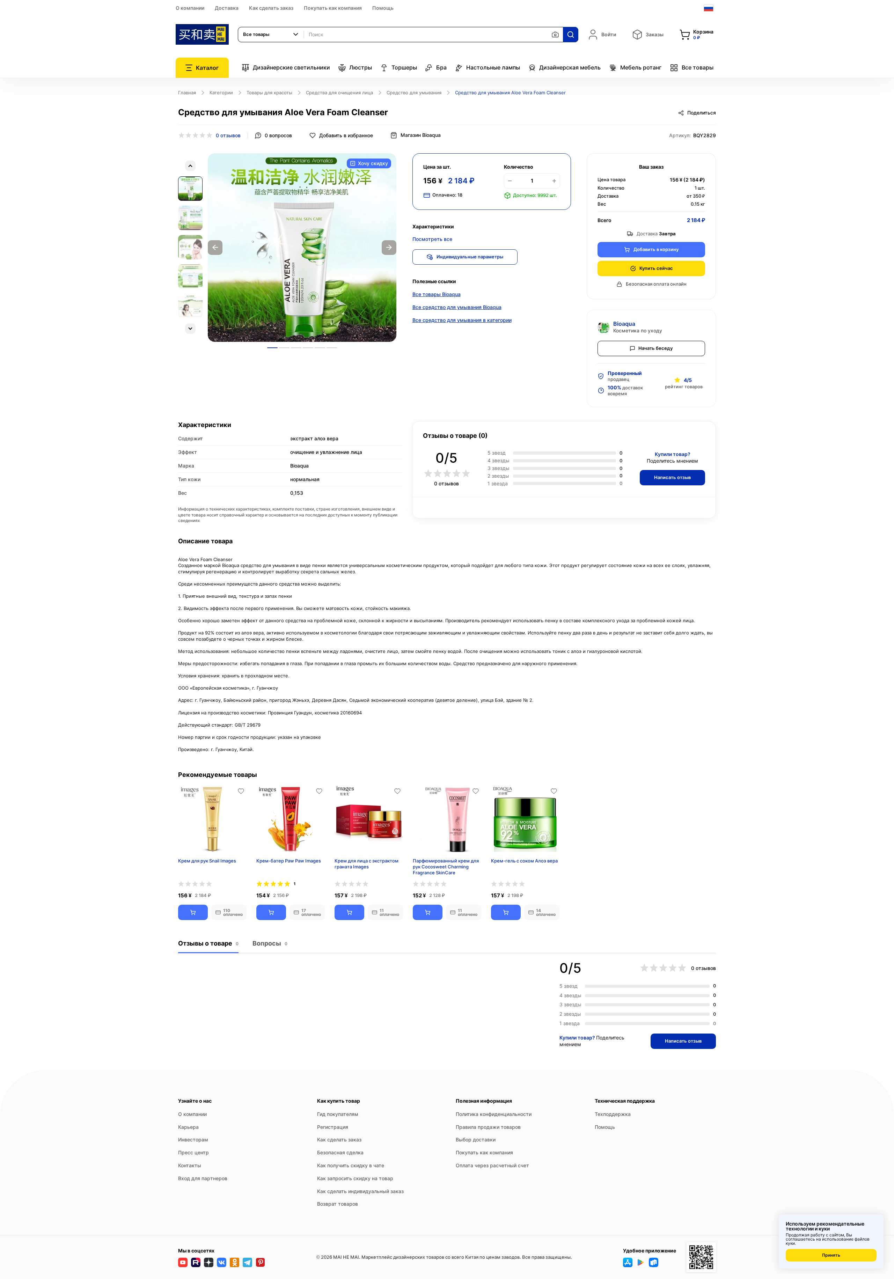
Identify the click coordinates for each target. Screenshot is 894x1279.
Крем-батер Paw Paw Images (288, 860)
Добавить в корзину (656, 249)
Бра (441, 67)
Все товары (697, 67)
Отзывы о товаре (208, 943)
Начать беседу (655, 348)
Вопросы (269, 943)
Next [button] (389, 247)
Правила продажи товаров (488, 1127)
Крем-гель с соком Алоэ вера (524, 860)
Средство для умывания (414, 92)
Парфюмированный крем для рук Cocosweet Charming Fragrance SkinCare (446, 866)
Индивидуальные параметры (470, 256)
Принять (831, 1255)
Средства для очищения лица (339, 92)
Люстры (360, 67)
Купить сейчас (656, 268)
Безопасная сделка (340, 1152)
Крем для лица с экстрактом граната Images (366, 863)
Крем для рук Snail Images (207, 860)
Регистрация (332, 1127)
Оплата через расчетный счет (492, 1165)
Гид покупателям (337, 1114)
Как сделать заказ (271, 8)
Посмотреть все (432, 239)
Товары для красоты (269, 92)
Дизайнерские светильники (291, 67)
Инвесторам (193, 1139)
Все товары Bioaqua (436, 294)
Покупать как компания (333, 8)
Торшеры (404, 67)
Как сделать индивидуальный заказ (360, 1191)
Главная (187, 92)
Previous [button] (215, 247)
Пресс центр (193, 1152)
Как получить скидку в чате (350, 1165)
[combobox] (271, 34)
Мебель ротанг (640, 67)
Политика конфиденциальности (494, 1114)
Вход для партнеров (202, 1178)
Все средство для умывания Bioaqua (456, 307)
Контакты (189, 1165)
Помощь (383, 8)
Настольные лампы (493, 67)
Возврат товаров (337, 1204)
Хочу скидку (373, 163)
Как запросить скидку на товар (355, 1178)
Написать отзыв (672, 477)
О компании (190, 8)
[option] (302, 247)
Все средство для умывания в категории (462, 320)
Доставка (227, 8)
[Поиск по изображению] (555, 34)
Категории (221, 92)
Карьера (188, 1127)
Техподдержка (613, 1114)
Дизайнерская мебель (570, 67)
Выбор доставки (476, 1139)
